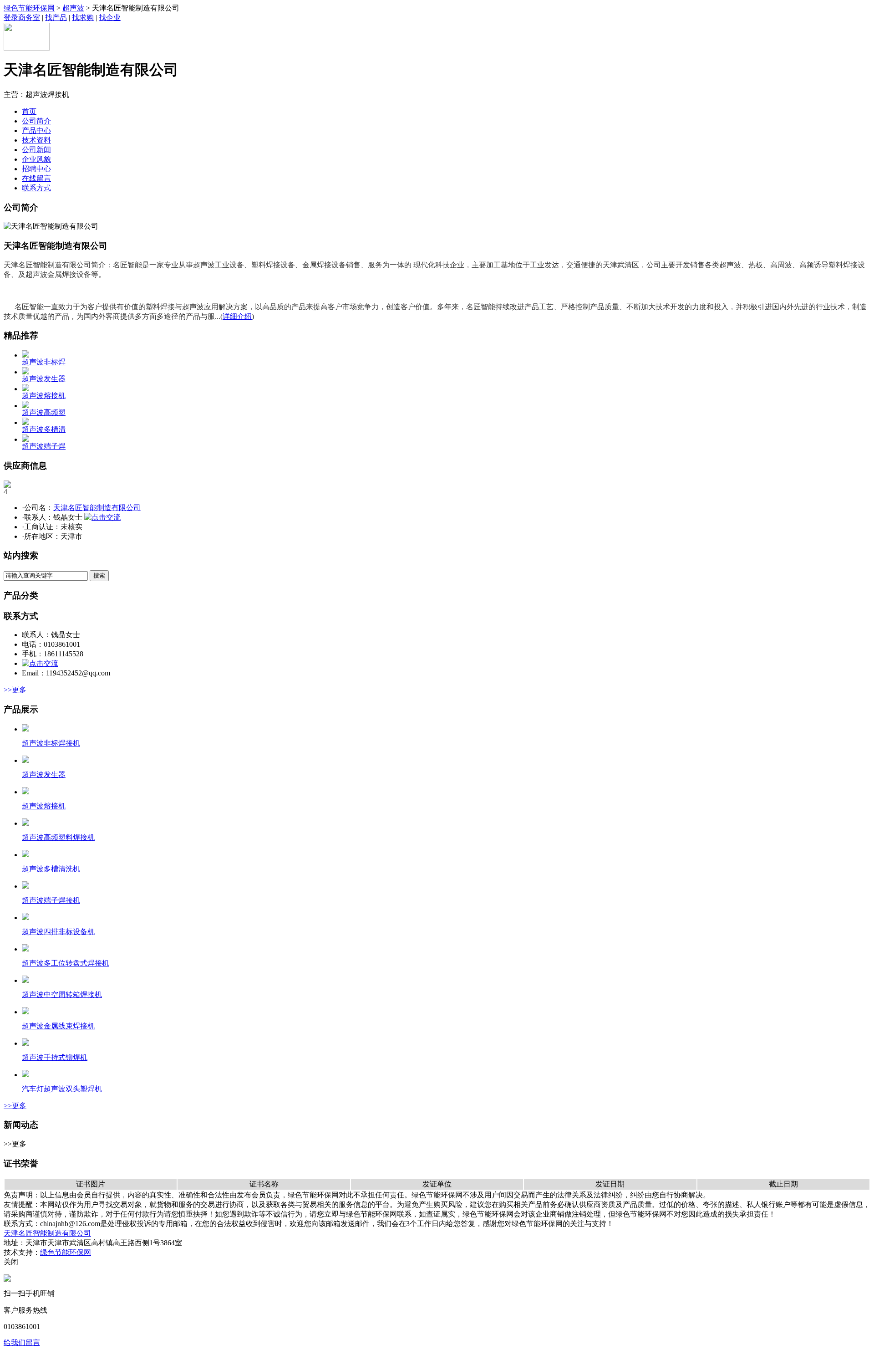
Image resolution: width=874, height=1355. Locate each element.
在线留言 (36, 178)
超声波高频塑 (44, 412)
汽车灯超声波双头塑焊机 (62, 1089)
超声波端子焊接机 (51, 900)
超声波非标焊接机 (51, 743)
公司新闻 (36, 149)
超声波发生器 (44, 379)
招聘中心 (36, 169)
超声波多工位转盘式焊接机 (65, 963)
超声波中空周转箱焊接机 (62, 994)
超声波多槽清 (44, 429)
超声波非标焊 (44, 362)
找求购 (83, 17)
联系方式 (36, 188)
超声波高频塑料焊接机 (58, 837)
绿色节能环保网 (29, 8)
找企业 (110, 17)
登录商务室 (22, 17)
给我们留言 (22, 1342)
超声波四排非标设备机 (58, 932)
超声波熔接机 (44, 395)
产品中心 (36, 130)
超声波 (73, 8)
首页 (29, 111)
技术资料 (36, 140)
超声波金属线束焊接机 (58, 1026)
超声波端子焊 (44, 446)
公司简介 (36, 121)
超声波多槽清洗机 (51, 869)
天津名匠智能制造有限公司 (97, 507)
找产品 (56, 17)
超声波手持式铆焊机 (54, 1057)
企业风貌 (36, 159)
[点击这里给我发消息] (7, 1279)
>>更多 (15, 690)
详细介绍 (237, 316)
